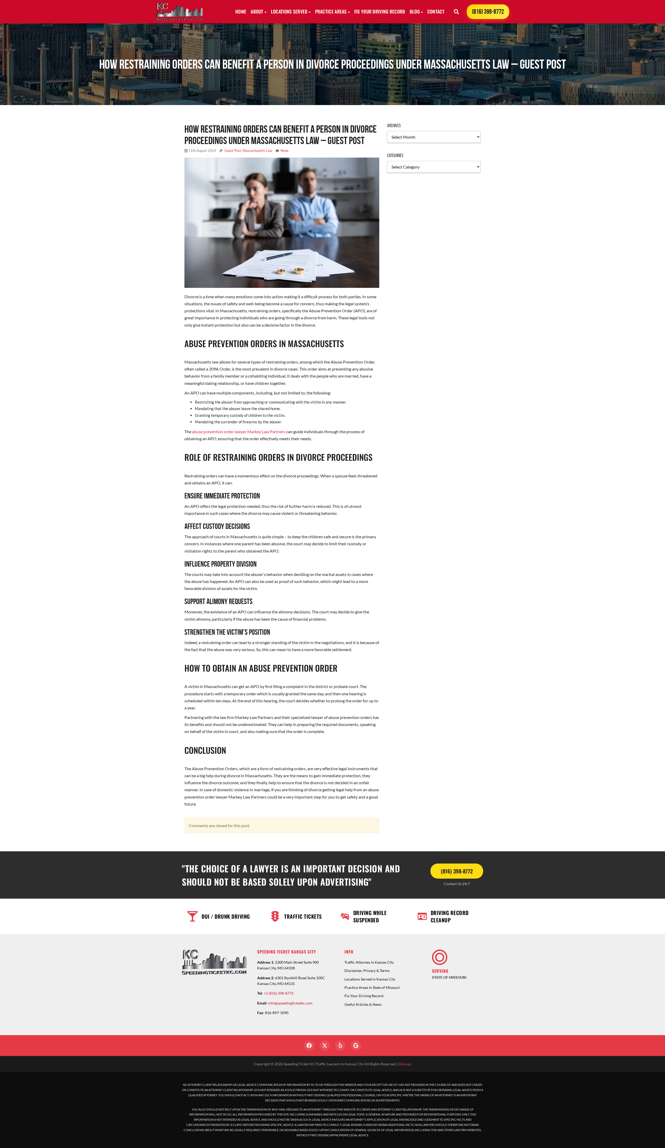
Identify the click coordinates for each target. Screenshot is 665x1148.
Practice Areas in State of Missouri (372, 987)
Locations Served (289, 11)
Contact (435, 11)
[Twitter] (325, 1045)
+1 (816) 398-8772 (279, 993)
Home (240, 11)
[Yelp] (340, 1045)
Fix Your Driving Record (379, 11)
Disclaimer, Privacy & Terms (367, 970)
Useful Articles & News (363, 1004)
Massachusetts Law (257, 150)
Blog (415, 11)
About (257, 11)
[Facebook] (309, 1045)
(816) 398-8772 (488, 11)
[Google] (356, 1045)
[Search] (456, 12)
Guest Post (232, 150)
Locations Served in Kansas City (369, 979)
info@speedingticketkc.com (290, 1003)
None (285, 150)
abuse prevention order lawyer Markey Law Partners (238, 431)
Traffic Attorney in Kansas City (369, 962)
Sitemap (404, 1064)
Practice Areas (331, 11)
